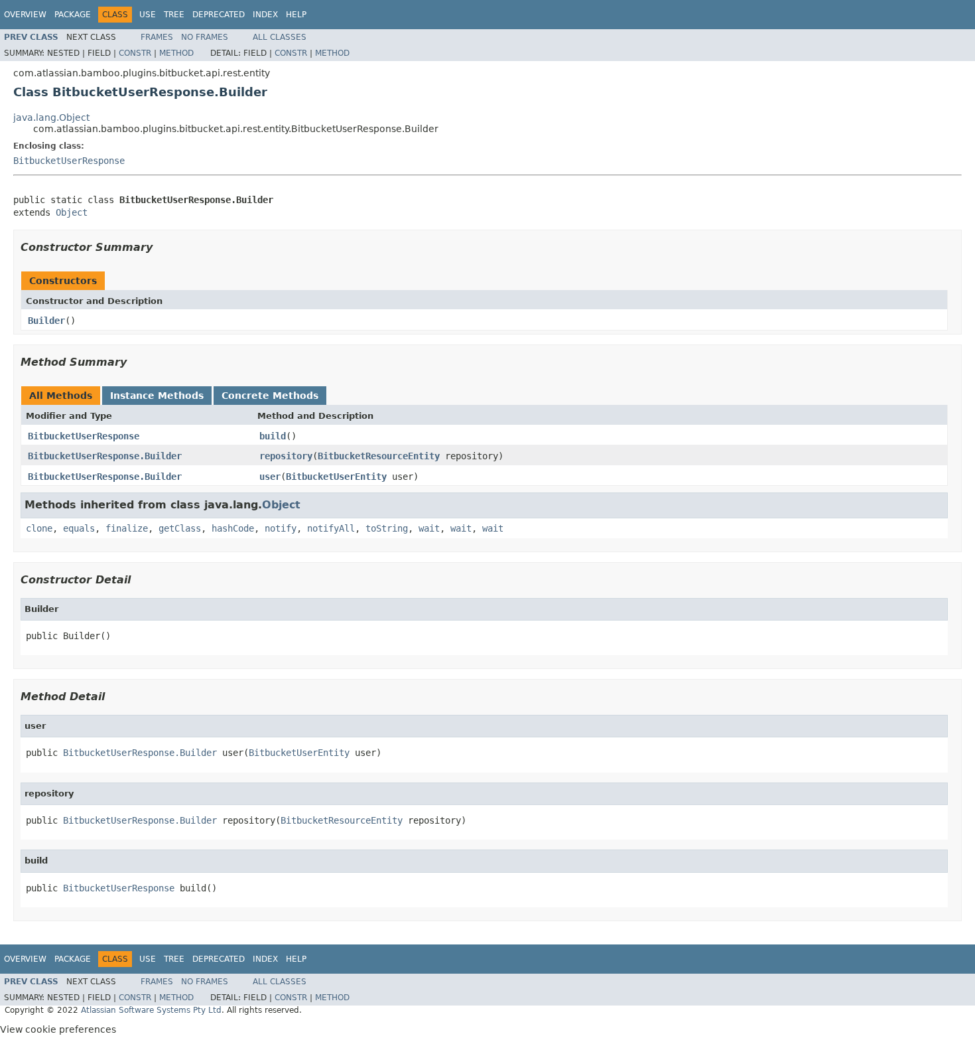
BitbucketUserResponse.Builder (105, 456)
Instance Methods (157, 395)
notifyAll (331, 528)
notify (280, 528)
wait (429, 528)
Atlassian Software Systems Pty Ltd (151, 1010)
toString (386, 528)
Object (72, 212)
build (272, 436)
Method (176, 53)
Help (296, 14)
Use (147, 14)
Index (265, 14)
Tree (174, 14)
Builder (46, 320)
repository (285, 456)
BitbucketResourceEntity (379, 456)
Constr (135, 53)
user (270, 476)
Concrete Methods (270, 395)
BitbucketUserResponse (69, 160)
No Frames (204, 37)
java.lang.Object (51, 117)
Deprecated (218, 14)
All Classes (279, 37)
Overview (25, 14)
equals (79, 528)
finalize (126, 528)
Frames (157, 37)
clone (39, 528)
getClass (180, 528)
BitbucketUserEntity (336, 476)
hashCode (233, 528)
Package (72, 14)
